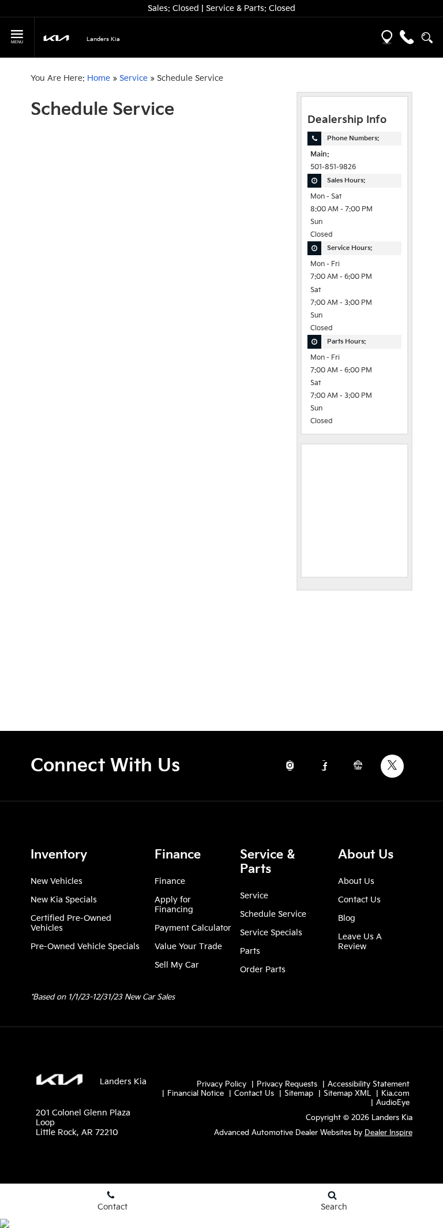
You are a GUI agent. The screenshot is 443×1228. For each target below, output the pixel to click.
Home (98, 78)
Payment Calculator (193, 928)
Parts (250, 951)
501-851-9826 (333, 167)
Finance (170, 881)
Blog (346, 918)
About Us (356, 881)
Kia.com (395, 1093)
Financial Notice (195, 1093)
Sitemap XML (347, 1093)
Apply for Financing (174, 905)
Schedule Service (273, 914)
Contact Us (359, 900)
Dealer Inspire (388, 1132)
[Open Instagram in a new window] (290, 765)
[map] (387, 37)
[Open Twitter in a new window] (392, 766)
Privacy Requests (287, 1084)
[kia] (56, 38)
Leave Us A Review (360, 941)
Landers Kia (123, 1082)
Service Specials (271, 933)
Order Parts (263, 970)
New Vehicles (56, 881)
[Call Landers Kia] (407, 37)
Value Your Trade (188, 946)
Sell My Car (177, 965)
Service (133, 78)
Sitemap (298, 1093)
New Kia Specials (64, 900)
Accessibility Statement (369, 1084)
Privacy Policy (221, 1084)
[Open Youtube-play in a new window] (358, 765)
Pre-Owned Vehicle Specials (85, 946)
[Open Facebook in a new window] (324, 765)
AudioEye (393, 1102)
